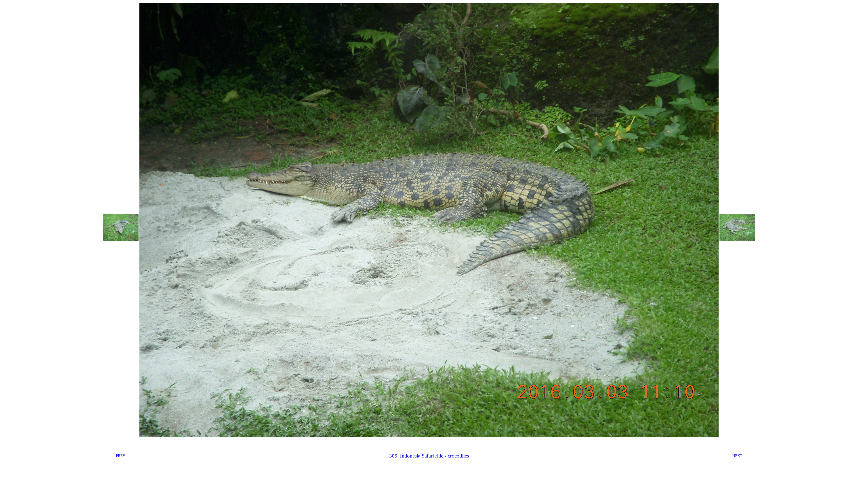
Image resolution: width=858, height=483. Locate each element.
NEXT (737, 456)
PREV (120, 456)
